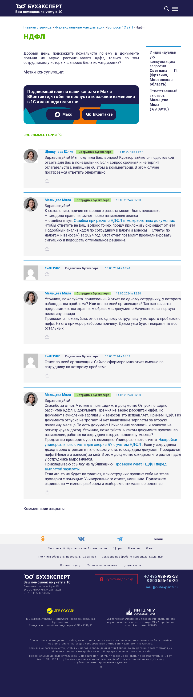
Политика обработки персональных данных (67, 556)
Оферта (117, 548)
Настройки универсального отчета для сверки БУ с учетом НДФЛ (111, 442)
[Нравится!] (47, 180)
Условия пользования (102, 565)
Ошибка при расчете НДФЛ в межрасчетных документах (124, 220)
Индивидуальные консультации (80, 27)
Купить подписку (119, 579)
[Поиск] (166, 8)
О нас (149, 548)
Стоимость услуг (71, 565)
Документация (131, 565)
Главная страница (38, 27)
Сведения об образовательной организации (77, 548)
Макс (67, 114)
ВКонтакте (103, 114)
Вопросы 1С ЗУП (120, 27)
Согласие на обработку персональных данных (132, 556)
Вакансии (134, 548)
